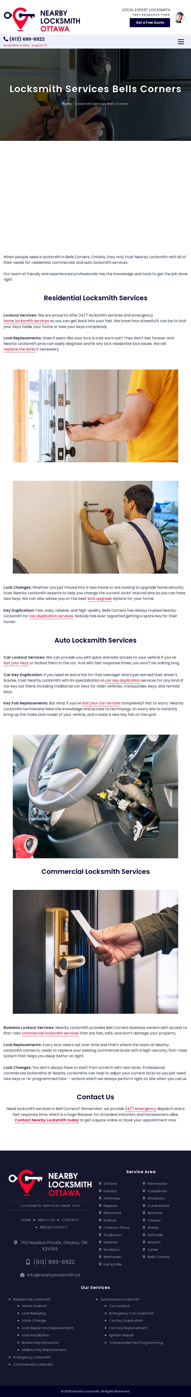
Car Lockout (119, 1305)
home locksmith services (26, 321)
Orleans (154, 1220)
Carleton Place (117, 1227)
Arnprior (154, 1242)
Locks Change (34, 1320)
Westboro (156, 1198)
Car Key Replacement (128, 1327)
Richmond (112, 1212)
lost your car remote (101, 703)
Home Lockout (34, 1305)
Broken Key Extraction (40, 1342)
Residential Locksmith (32, 1299)
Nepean (110, 1205)
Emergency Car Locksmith (131, 1313)
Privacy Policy (53, 1227)
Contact (70, 1219)
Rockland (111, 1249)
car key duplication (122, 680)
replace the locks (19, 349)
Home (67, 104)
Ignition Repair (121, 1335)
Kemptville (113, 1264)
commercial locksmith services (50, 1033)
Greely (153, 1227)
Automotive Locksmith (120, 1299)
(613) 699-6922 (26, 39)
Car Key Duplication (126, 1320)
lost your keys (16, 663)
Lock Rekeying (34, 1313)
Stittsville (155, 1234)
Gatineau (112, 1198)
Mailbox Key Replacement (44, 1349)
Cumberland (158, 1205)
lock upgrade (100, 598)
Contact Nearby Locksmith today (47, 1120)
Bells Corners (158, 1256)
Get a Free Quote (150, 22)
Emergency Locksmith (32, 1357)
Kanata (110, 1191)
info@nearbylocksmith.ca (53, 1275)
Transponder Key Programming (136, 1342)
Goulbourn (113, 1234)
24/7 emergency (140, 1108)
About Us (46, 1219)
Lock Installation (35, 1335)
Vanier (152, 1249)
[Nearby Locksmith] (41, 19)
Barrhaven (112, 1256)
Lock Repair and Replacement (48, 1327)
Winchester (157, 1183)
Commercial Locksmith (33, 1364)
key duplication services (51, 616)
